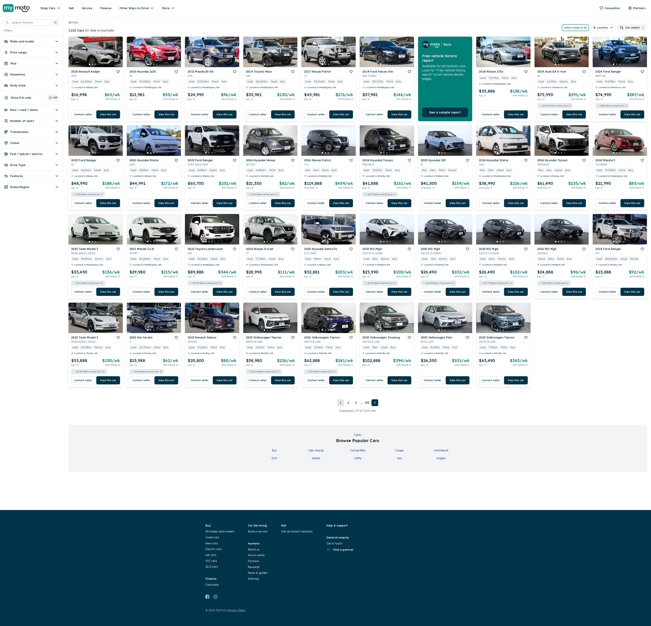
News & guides (258, 572)
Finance (105, 8)
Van (399, 458)
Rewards (254, 567)
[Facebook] (207, 597)
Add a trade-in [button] (573, 27)
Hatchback (441, 450)
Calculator (212, 584)
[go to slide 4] (99, 64)
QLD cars (211, 566)
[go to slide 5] (102, 64)
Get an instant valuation (297, 531)
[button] (55, 22)
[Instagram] (215, 597)
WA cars (210, 555)
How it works (256, 555)
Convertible (357, 450)
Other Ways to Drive (134, 8)
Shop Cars (48, 8)
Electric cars (213, 549)
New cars (211, 543)
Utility (358, 458)
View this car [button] (108, 114)
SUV (274, 458)
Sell (71, 8)
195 (367, 402)
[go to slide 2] (92, 64)
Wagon (441, 458)
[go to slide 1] (89, 64)
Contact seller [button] (83, 114)
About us (254, 549)
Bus (274, 450)
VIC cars (211, 561)
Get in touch (334, 543)
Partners (253, 561)
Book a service (258, 531)
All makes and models (219, 531)
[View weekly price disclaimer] (119, 99)
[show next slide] (117, 54)
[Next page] (374, 402)
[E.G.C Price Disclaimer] (77, 99)
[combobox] (27, 22)
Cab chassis (316, 450)
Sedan (316, 458)
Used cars (212, 537)
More (166, 8)
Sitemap (253, 578)
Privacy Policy (236, 610)
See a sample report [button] (445, 112)
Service (87, 8)
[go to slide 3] (95, 64)
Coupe (399, 450)
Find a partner (343, 549)
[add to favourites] (118, 71)
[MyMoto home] (16, 8)
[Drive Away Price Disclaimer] (317, 188)
